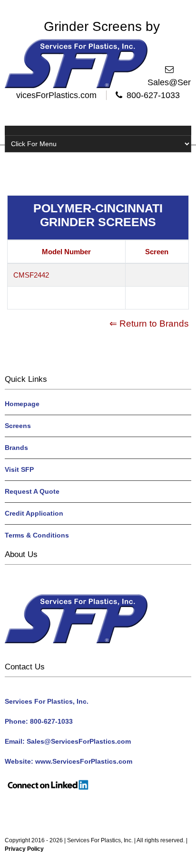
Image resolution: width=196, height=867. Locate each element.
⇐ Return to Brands (149, 324)
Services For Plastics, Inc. (100, 840)
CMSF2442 (31, 275)
